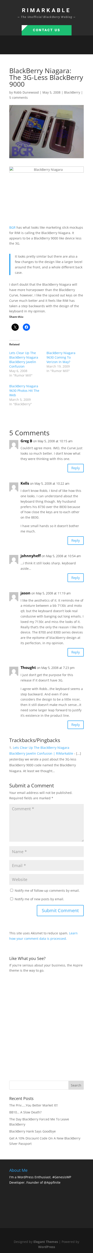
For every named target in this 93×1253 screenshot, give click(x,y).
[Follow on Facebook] (33, 49)
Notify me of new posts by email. (39, 899)
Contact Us (46, 30)
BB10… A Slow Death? (25, 1112)
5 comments (18, 97)
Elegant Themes (45, 1242)
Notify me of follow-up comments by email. (47, 890)
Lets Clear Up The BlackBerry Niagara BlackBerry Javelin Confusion (23, 359)
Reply (75, 468)
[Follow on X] (42, 49)
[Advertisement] (46, 1026)
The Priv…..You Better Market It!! (33, 1105)
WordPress (46, 1247)
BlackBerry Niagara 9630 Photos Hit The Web (24, 390)
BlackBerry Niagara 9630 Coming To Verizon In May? (60, 357)
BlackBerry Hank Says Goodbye (32, 1131)
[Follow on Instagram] (51, 49)
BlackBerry (72, 92)
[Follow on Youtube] (60, 49)
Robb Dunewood (26, 92)
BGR (12, 227)
